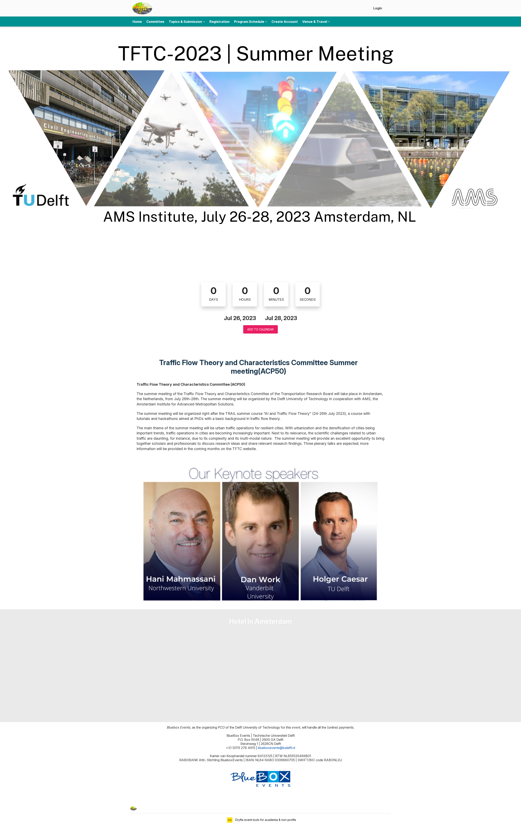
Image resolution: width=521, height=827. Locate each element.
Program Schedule (249, 22)
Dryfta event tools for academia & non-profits (265, 819)
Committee (155, 22)
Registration (219, 22)
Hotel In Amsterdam (260, 621)
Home (137, 22)
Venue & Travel (315, 22)
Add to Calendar (260, 329)
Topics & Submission (186, 22)
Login (377, 8)
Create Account (284, 22)
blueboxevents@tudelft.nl (276, 748)
